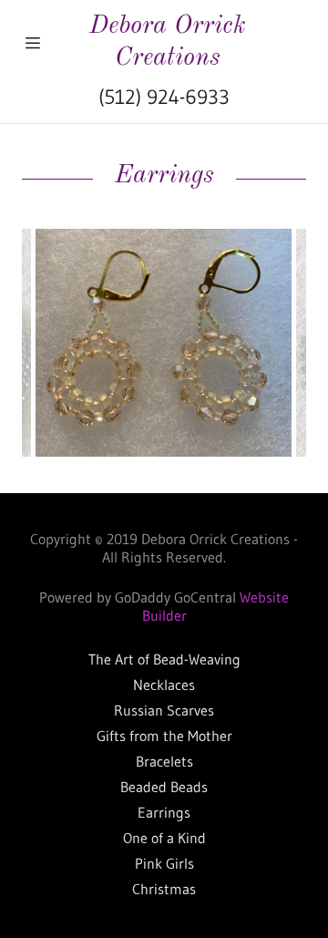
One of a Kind (164, 838)
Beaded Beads (164, 787)
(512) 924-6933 (164, 97)
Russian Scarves (164, 710)
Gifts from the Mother (164, 736)
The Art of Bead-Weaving (164, 659)
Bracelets (164, 761)
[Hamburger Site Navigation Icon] (33, 43)
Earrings (164, 812)
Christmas (164, 889)
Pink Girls (164, 863)
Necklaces (164, 684)
